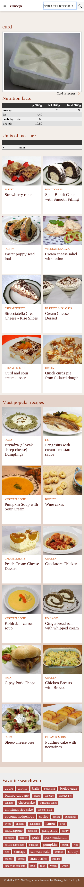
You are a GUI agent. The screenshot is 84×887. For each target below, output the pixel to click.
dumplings (70, 816)
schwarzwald (40, 851)
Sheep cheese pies (19, 742)
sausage (19, 851)
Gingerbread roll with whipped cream (62, 625)
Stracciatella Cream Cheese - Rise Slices (21, 315)
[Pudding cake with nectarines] (62, 718)
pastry (65, 830)
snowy (73, 851)
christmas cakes (48, 802)
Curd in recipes (66, 93)
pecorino (9, 837)
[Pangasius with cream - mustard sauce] (62, 421)
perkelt (23, 837)
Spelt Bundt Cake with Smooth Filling (62, 196)
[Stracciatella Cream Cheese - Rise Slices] (21, 289)
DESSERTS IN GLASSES (58, 308)
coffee (43, 816)
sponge (9, 858)
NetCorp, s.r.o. (29, 880)
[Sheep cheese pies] (21, 718)
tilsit (42, 865)
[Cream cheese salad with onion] (62, 230)
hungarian (34, 823)
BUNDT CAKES (54, 189)
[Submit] (80, 5)
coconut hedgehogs (19, 816)
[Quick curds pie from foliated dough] (62, 349)
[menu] (4, 6)
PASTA (8, 440)
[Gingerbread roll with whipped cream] (62, 599)
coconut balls (45, 809)
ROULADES (51, 618)
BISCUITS (50, 499)
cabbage (49, 795)
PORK (8, 677)
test (32, 865)
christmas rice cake (19, 809)
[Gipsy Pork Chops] (21, 658)
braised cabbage (17, 795)
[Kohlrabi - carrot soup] (21, 599)
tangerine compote (15, 865)
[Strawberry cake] (21, 170)
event (8, 823)
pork (35, 837)
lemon (50, 823)
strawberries (38, 858)
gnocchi (20, 823)
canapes (9, 802)
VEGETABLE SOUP (15, 499)
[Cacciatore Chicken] (62, 539)
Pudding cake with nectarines (60, 744)
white (65, 865)
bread (37, 795)
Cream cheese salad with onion (61, 256)
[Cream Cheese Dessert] (62, 289)
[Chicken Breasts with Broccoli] (62, 658)
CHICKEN (50, 558)
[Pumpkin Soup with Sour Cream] (21, 480)
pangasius (49, 830)
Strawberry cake (18, 194)
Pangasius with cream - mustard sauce (58, 449)
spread (21, 858)
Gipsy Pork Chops (20, 682)
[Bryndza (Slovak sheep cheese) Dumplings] (21, 421)
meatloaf (32, 830)
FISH (47, 440)
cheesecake (26, 802)
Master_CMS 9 (62, 880)
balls (35, 788)
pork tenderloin (55, 837)
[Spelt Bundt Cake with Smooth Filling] (62, 170)
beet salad (49, 788)
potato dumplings (14, 844)
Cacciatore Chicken (61, 563)
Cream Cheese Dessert (57, 315)
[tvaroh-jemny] (42, 62)
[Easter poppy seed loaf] (21, 230)
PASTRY (9, 189)
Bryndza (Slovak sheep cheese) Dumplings (19, 449)
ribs (76, 844)
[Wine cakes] (62, 480)
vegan (53, 865)
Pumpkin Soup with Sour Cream (21, 506)
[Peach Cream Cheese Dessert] (21, 539)
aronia (22, 788)
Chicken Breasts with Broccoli (58, 685)
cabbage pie (65, 795)
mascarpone (13, 830)
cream (56, 816)
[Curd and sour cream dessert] (21, 349)
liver (62, 823)
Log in (76, 880)
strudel (56, 858)
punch (65, 844)
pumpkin (50, 844)
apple (9, 788)
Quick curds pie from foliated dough (62, 375)
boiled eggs (68, 788)
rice (7, 851)
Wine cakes (54, 504)
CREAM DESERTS (15, 308)
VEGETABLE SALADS (57, 249)
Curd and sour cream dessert (16, 375)
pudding (33, 844)
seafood (59, 851)
